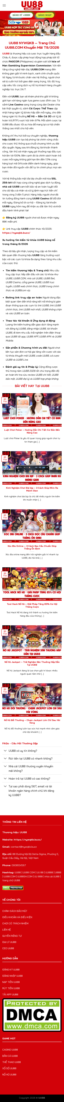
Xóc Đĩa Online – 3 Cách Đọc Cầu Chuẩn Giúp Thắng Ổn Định (32, 547)
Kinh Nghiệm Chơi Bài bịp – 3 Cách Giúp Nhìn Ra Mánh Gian (32, 489)
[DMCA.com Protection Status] (12, 887)
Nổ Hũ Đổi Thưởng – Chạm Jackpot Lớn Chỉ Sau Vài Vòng (32, 721)
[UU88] (32, 5)
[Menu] (4, 5)
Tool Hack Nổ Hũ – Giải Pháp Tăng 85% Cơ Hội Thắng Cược (32, 605)
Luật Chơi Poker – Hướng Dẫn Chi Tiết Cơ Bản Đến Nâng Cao (32, 431)
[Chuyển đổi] (5, 751)
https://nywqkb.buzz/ (16, 232)
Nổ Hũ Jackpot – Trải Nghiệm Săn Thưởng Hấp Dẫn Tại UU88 (32, 663)
